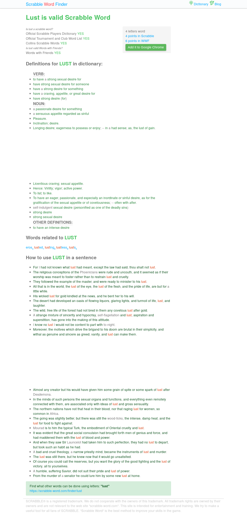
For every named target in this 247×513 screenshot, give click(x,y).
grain (116, 389)
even (149, 399)
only (90, 404)
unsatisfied (123, 456)
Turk (77, 428)
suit (85, 471)
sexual (62, 79)
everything (137, 399)
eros (29, 247)
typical (68, 428)
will (131, 296)
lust (141, 128)
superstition (41, 319)
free (50, 310)
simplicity (149, 329)
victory (37, 466)
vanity (95, 334)
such (58, 399)
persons (69, 399)
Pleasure (39, 118)
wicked (44, 296)
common (39, 413)
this (94, 319)
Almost (38, 389)
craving (49, 93)
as (78, 113)
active (68, 188)
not (49, 267)
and (80, 197)
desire (72, 79)
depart (163, 442)
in (106, 128)
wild (42, 310)
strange (41, 315)
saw (58, 442)
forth (121, 432)
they (51, 442)
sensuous (43, 113)
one (98, 207)
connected (40, 404)
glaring (116, 300)
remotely (160, 399)
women (149, 408)
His (35, 296)
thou (132, 267)
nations (58, 408)
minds (46, 399)
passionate (44, 109)
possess (82, 128)
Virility (48, 188)
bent (111, 296)
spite (127, 389)
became (110, 451)
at (79, 296)
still (98, 418)
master (86, 281)
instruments (130, 451)
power (77, 188)
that (40, 286)
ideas (104, 404)
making (82, 319)
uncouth (126, 272)
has (54, 319)
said (125, 267)
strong (51, 79)
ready (112, 281)
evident (47, 432)
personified (82, 207)
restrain (100, 276)
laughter (39, 305)
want (103, 461)
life (148, 286)
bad (39, 451)
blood (106, 408)
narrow (78, 451)
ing (50, 247)
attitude (103, 319)
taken (92, 442)
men (128, 432)
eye (88, 286)
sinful (85, 113)
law (112, 267)
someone (82, 84)
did (75, 471)
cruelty (123, 276)
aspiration (140, 315)
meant (87, 267)
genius (141, 432)
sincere (70, 334)
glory (116, 461)
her (117, 296)
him (100, 389)
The (36, 272)
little (36, 291)
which (70, 329)
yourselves (59, 466)
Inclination (40, 123)
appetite (62, 93)
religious (46, 272)
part (93, 324)
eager (54, 197)
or (70, 93)
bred (91, 310)
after (132, 202)
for (79, 79)
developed (63, 300)
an (47, 197)
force (156, 432)
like (49, 193)
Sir (64, 442)
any (110, 310)
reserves (80, 461)
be (72, 324)
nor (114, 408)
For (35, 267)
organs (96, 399)
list (39, 193)
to (34, 79)
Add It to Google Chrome (146, 47)
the (135, 128)
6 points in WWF (137, 40)
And (36, 442)
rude (110, 272)
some (108, 389)
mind (99, 451)
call (65, 461)
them (103, 310)
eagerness (63, 128)
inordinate (110, 197)
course (42, 461)
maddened (47, 437)
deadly (116, 207)
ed (39, 247)
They (36, 281)
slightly (60, 418)
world (60, 286)
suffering (55, 471)
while (43, 291)
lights (125, 300)
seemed (148, 272)
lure (92, 475)
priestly (89, 451)
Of (35, 461)
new (118, 475)
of (146, 128)
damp (146, 418)
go (112, 456)
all (45, 466)
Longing (39, 128)
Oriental (115, 428)
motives (59, 329)
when (44, 442)
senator (69, 475)
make (124, 334)
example (65, 281)
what (66, 267)
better (70, 418)
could (58, 461)
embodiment (96, 428)
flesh (117, 286)
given (93, 389)
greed (85, 334)
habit (61, 447)
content (80, 324)
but (159, 286)
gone (61, 319)
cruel (52, 451)
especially (91, 197)
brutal (128, 329)
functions (115, 399)
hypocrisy (89, 315)
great (77, 93)
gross (129, 404)
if (160, 272)
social (78, 432)
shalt (140, 267)
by (103, 475)
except (98, 267)
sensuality (141, 404)
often (118, 202)
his (138, 281)
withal (37, 334)
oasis (80, 300)
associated (78, 404)
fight (58, 423)
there (85, 418)
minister (126, 281)
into (68, 319)
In (34, 399)
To (35, 193)
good (134, 461)
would (60, 324)
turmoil (142, 300)
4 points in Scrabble (139, 36)
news (91, 296)
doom (113, 329)
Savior (66, 471)
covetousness (100, 202)
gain (151, 128)
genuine (52, 334)
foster (69, 276)
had (114, 128)
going (44, 418)
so (158, 408)
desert (44, 300)
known (57, 267)
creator (55, 389)
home (135, 475)
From (37, 475)
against (67, 423)
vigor (58, 188)
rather (78, 276)
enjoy (96, 128)
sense (122, 128)
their (165, 272)
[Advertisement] (102, 155)
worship (38, 276)
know (38, 324)
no (45, 324)
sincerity (69, 315)
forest (72, 310)
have (40, 79)
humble (41, 471)
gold (63, 296)
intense (54, 227)
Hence (37, 188)
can (116, 334)
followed (47, 281)
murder (161, 451)
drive (78, 329)
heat (87, 408)
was (48, 276)
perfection (122, 442)
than (87, 276)
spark (149, 389)
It (34, 432)
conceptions (61, 272)
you (50, 461)
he (105, 296)
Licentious (40, 183)
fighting (144, 461)
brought (111, 432)
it (141, 272)
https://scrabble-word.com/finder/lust (56, 490)
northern (46, 408)
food (47, 423)
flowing (94, 300)
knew (81, 456)
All (35, 286)
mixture (53, 315)
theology (63, 451)
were (102, 272)
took (42, 447)
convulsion (91, 432)
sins (124, 207)
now (88, 456)
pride (137, 286)
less (62, 247)
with (126, 202)
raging (128, 408)
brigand (94, 329)
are (154, 286)
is (45, 286)
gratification (41, 202)
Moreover (40, 329)
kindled (72, 296)
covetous (120, 310)
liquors (104, 300)
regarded (69, 113)
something (75, 88)
